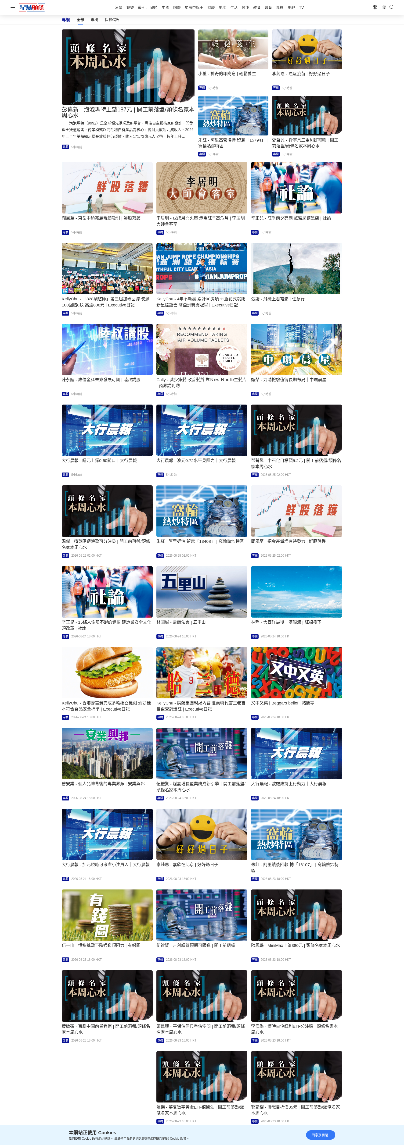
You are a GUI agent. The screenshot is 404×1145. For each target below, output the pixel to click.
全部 (80, 20)
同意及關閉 (320, 1135)
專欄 (94, 20)
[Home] (32, 7)
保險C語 (112, 20)
